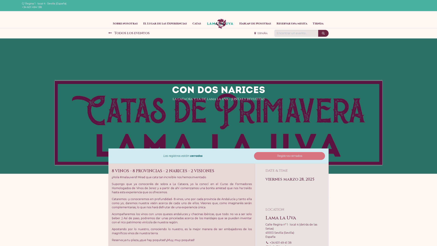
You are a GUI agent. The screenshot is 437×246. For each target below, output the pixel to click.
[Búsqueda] (323, 33)
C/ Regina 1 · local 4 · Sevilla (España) (44, 3)
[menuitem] (125, 23)
